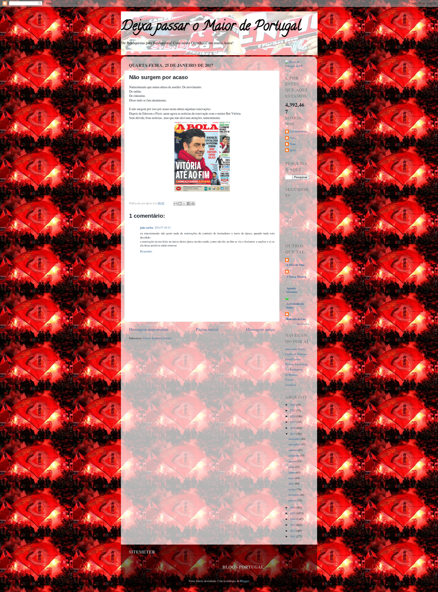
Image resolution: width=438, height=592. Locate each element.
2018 (293, 428)
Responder (146, 251)
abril (292, 484)
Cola (292, 138)
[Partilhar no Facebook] (188, 203)
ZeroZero (290, 385)
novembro (295, 444)
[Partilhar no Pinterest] (193, 203)
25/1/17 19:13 (162, 228)
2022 (293, 405)
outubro (293, 450)
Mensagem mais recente (148, 329)
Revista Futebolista (296, 364)
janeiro (293, 500)
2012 (293, 531)
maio (292, 478)
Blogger (244, 581)
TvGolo (289, 380)
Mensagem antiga (260, 329)
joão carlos (146, 227)
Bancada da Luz (296, 319)
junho (292, 472)
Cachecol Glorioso (296, 354)
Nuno (293, 144)
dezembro (295, 439)
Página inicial (207, 329)
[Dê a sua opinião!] (180, 203)
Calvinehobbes (298, 131)
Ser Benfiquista (294, 369)
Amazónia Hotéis (295, 349)
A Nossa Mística (296, 276)
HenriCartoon (293, 359)
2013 (293, 525)
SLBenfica (291, 375)
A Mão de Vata (295, 265)
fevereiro (294, 495)
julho (292, 467)
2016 (293, 507)
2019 (293, 422)
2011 (293, 536)
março (293, 489)
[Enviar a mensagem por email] (175, 203)
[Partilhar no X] (184, 203)
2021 (293, 410)
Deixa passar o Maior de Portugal (211, 27)
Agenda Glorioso (291, 290)
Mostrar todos (303, 324)
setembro (294, 456)
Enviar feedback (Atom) (157, 338)
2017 (293, 434)
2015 (293, 513)
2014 (293, 519)
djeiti (293, 150)
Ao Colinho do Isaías (295, 305)
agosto (293, 461)
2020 (293, 416)
